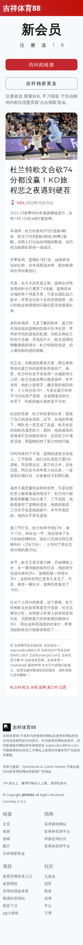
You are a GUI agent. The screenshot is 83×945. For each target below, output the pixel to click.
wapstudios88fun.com (62, 745)
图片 (6, 846)
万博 (48, 912)
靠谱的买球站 (14, 898)
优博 (48, 898)
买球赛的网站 (55, 824)
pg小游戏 (10, 912)
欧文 (26, 687)
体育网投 (10, 883)
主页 (6, 824)
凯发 (48, 890)
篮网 (42, 687)
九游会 (49, 876)
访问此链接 (42, 64)
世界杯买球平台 (57, 831)
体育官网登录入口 (17, 876)
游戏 (6, 838)
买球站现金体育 (16, 890)
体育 (6, 831)
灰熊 (34, 687)
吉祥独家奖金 (41, 83)
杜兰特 (15, 687)
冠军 (48, 883)
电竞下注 (10, 905)
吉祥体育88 (22, 8)
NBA (21, 202)
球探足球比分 (55, 838)
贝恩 (62, 687)
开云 (48, 905)
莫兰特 (52, 687)
